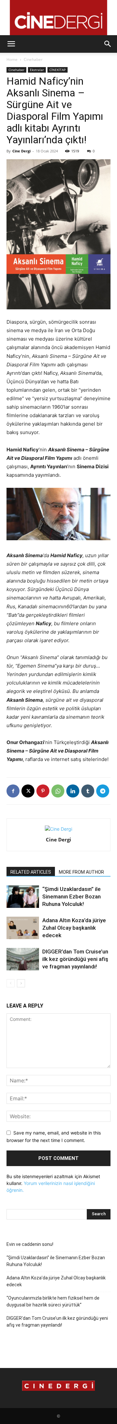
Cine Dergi (21, 150)
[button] (11, 44)
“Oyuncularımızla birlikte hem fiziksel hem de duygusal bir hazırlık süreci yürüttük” (52, 1301)
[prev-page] (10, 983)
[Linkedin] (72, 790)
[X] (27, 790)
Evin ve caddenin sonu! (29, 1244)
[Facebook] (13, 790)
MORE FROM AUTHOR (81, 872)
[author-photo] (58, 829)
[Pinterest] (42, 790)
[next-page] (21, 983)
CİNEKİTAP (57, 69)
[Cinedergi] (58, 17)
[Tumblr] (87, 790)
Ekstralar (37, 69)
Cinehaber (33, 59)
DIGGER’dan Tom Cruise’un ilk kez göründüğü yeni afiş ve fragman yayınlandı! (75, 959)
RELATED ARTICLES (30, 872)
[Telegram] (102, 790)
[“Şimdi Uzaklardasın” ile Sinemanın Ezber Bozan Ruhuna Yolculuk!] (22, 896)
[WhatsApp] (57, 790)
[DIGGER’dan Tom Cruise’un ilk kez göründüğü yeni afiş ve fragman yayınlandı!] (22, 959)
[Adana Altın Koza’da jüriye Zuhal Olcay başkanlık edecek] (22, 928)
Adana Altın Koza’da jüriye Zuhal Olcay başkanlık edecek (74, 927)
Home (12, 59)
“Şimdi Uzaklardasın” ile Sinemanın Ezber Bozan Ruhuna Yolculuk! (71, 896)
